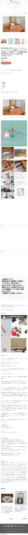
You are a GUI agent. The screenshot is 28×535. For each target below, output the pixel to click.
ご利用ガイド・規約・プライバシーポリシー (9, 528)
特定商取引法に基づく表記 (14, 529)
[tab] (3, 83)
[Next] (25, 24)
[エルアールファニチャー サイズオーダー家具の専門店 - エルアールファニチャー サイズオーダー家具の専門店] (14, 2)
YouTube (4, 313)
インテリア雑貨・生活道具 (15, 6)
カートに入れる (6, 63)
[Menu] (2, 2)
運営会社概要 (6, 529)
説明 (3, 82)
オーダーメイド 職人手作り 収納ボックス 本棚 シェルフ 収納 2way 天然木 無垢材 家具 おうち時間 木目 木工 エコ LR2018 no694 (21, 509)
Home (9, 6)
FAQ (25, 528)
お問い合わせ (3, 87)
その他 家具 (20, 70)
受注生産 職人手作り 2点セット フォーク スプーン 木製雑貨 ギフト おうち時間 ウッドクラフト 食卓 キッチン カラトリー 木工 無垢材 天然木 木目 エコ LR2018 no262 (7, 509)
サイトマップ (22, 529)
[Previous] (3, 24)
